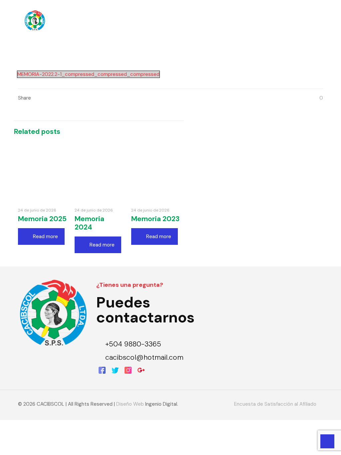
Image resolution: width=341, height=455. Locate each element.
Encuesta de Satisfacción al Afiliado (275, 404)
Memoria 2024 (89, 223)
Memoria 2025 (42, 219)
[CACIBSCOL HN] (35, 20)
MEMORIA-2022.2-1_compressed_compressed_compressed (88, 74)
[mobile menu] (312, 20)
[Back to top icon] (309, 441)
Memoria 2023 (155, 219)
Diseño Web (130, 404)
